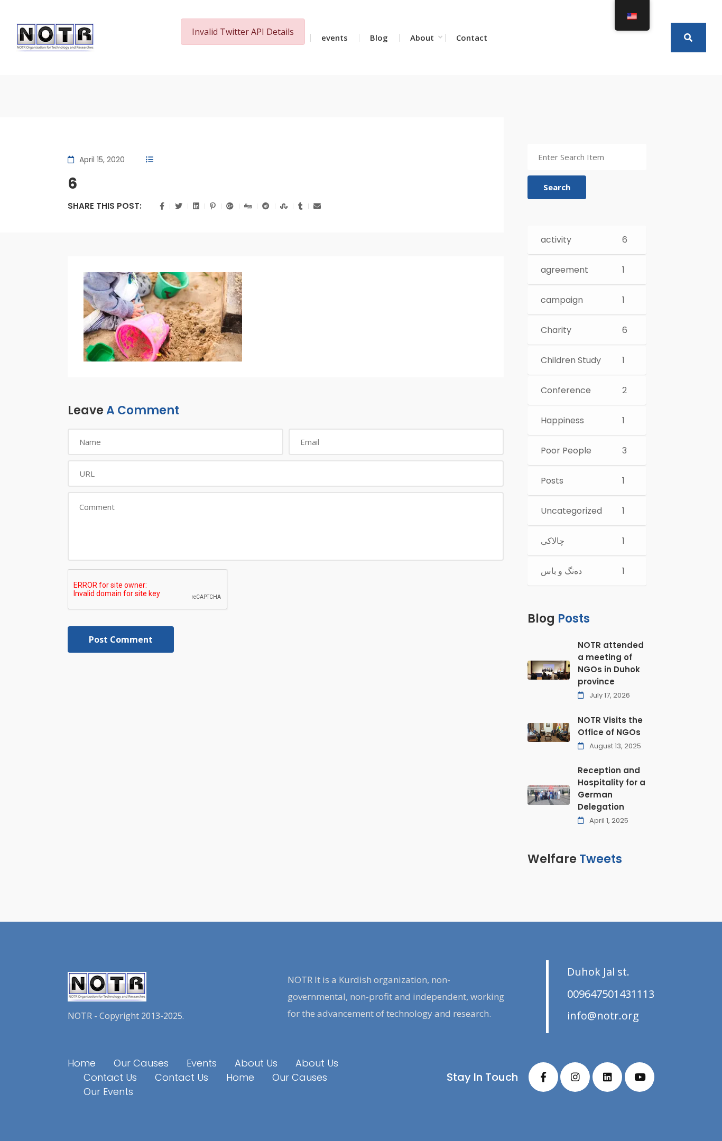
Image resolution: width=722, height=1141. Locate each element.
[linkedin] (607, 1077)
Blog (379, 37)
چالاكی (552, 541)
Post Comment (121, 639)
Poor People (566, 450)
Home (82, 1063)
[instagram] (575, 1077)
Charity (556, 330)
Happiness (562, 420)
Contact (471, 37)
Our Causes (141, 1063)
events (334, 37)
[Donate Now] (688, 37)
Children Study (571, 360)
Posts (552, 481)
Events (202, 1063)
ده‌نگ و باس (561, 571)
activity (556, 240)
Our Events (108, 1091)
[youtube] (639, 1077)
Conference (566, 390)
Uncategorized (571, 511)
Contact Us (110, 1077)
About (422, 37)
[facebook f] (543, 1077)
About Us (256, 1063)
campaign (562, 300)
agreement (564, 270)
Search (556, 187)
